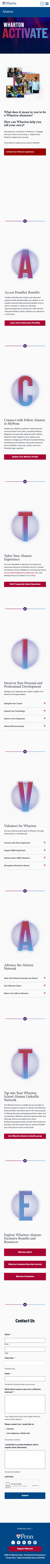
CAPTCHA (9, 1477)
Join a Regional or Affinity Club (18, 1433)
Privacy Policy (11, 1558)
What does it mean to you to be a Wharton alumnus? (23, 1391)
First (6, 1344)
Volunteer (10, 1429)
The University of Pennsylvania (34, 1555)
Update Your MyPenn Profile (25, 457)
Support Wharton (25, 1549)
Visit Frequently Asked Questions (25, 584)
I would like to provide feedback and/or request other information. (21, 1446)
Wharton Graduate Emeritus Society (25, 1264)
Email (8, 1374)
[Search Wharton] (42, 4)
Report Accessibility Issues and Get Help (31, 1558)
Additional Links (24, 1529)
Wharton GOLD (25, 1252)
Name (8, 1335)
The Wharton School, (16, 1555)
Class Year (10, 1358)
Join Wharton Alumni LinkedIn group (25, 1136)
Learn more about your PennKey (25, 323)
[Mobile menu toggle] (46, 3)
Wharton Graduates (25, 1277)
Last (6, 1353)
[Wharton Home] (9, 3)
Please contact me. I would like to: (19, 1424)
